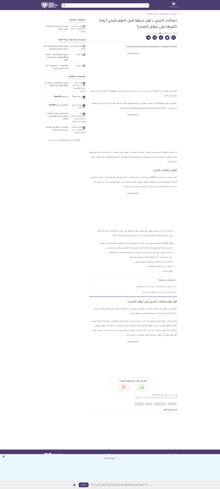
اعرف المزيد (95, 485)
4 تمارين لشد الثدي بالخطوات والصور (159, 292)
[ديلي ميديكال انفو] (49, 5)
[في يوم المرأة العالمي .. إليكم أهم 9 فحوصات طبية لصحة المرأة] (77, 54)
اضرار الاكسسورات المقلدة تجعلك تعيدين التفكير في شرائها (57, 116)
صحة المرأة (152, 14)
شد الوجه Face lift (61, 97)
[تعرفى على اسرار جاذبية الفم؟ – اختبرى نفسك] (77, 29)
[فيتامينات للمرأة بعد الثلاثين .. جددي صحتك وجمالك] (77, 130)
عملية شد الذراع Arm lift (58, 105)
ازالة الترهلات (172, 404)
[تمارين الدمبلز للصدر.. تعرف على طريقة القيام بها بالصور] (77, 87)
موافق (83, 485)
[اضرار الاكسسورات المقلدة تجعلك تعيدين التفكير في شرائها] (77, 117)
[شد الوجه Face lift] (77, 98)
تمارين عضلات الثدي (138, 321)
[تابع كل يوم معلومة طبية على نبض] (64, 140)
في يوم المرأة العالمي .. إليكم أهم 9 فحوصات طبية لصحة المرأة (57, 57)
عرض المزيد (139, 404)
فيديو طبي (163, 14)
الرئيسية (173, 14)
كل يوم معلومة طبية (159, 395)
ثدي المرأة (149, 404)
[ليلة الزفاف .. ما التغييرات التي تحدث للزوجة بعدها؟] (77, 66)
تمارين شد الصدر (159, 404)
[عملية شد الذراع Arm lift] (77, 106)
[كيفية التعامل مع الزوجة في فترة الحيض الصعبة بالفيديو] (77, 47)
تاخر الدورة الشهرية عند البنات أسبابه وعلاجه (156, 287)
